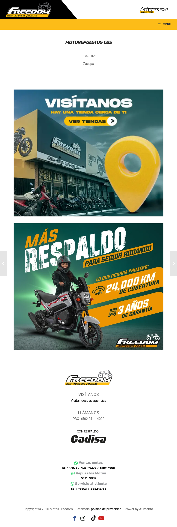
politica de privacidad (106, 509)
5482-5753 (98, 488)
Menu (167, 24)
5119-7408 (107, 467)
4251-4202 (88, 467)
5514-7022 (69, 467)
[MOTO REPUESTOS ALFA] (3, 263)
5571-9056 (88, 478)
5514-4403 (79, 488)
